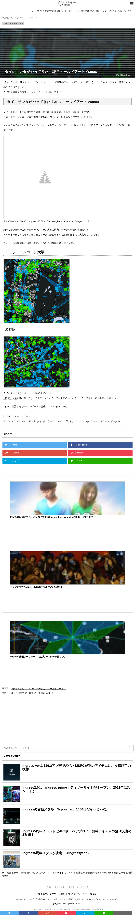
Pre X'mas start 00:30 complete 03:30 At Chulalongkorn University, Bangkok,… (45, 221)
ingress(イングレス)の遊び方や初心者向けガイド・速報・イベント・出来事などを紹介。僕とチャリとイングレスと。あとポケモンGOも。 (67, 899)
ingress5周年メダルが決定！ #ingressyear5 (55, 853)
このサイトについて (56, 887)
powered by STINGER (93, 909)
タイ (39, 421)
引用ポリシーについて (78, 887)
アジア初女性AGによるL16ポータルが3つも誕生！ (36, 586)
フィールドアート (100, 421)
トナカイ (74, 421)
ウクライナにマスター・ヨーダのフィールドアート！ (38, 688)
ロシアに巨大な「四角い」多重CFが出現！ (33, 693)
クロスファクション (17, 421)
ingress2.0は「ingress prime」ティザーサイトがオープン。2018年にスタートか (76, 789)
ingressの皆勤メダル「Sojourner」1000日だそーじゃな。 (65, 809)
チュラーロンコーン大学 (55, 421)
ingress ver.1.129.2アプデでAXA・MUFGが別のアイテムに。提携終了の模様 (76, 767)
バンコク (84, 421)
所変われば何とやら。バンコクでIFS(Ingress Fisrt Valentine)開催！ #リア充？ (51, 517)
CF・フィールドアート (19, 416)
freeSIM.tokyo (74, 904)
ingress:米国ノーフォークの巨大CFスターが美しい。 (38, 656)
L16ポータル (10, 398)
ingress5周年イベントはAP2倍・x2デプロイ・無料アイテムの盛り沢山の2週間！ (76, 832)
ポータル (115, 421)
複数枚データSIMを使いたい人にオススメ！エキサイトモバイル (40, 872)
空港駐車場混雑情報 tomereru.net (93, 872)
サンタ (32, 421)
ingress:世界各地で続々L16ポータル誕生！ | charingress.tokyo (35, 406)
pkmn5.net (61, 904)
